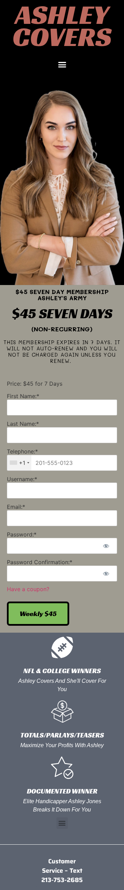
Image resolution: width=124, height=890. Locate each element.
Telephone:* (22, 451)
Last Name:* (23, 423)
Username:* (22, 478)
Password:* (22, 534)
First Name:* (23, 395)
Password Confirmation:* (39, 561)
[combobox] (19, 462)
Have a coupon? (28, 589)
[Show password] (106, 546)
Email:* (16, 506)
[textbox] (62, 463)
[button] (62, 64)
